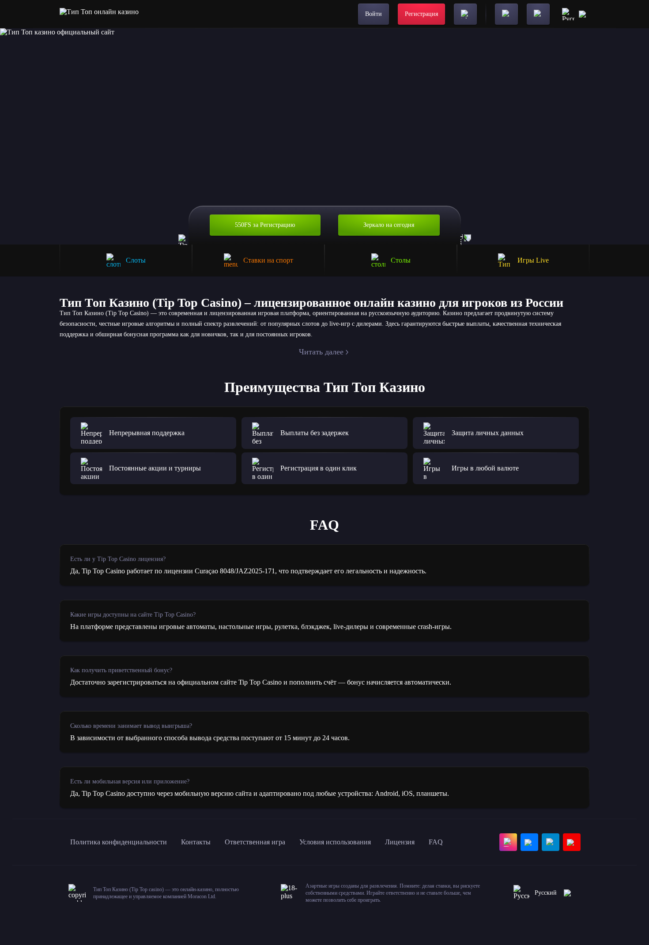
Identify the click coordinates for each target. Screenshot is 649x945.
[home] (99, 14)
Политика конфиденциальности (118, 842)
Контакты (196, 842)
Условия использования (335, 842)
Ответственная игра (255, 842)
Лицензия (400, 842)
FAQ (436, 842)
